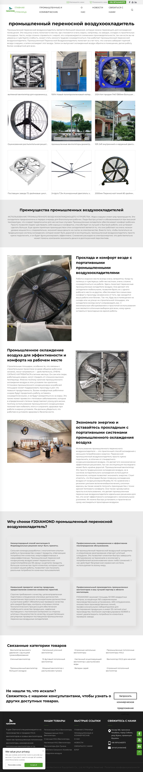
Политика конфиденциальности (122, 767)
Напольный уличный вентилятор (52, 651)
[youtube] (132, 2)
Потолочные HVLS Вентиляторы (58, 730)
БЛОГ (76, 750)
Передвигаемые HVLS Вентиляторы (53, 734)
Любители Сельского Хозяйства (58, 750)
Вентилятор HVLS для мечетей (121, 659)
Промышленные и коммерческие (50, 8)
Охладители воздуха (53, 753)
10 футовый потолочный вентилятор (53, 660)
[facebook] (129, 2)
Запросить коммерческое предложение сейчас (125, 697)
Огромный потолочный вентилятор (117, 669)
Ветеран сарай (81, 668)
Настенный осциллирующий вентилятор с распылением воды (88, 661)
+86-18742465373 (117, 2)
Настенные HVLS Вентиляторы (57, 742)
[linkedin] (135, 2)
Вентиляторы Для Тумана (55, 746)
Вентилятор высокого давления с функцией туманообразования (20, 652)
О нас (83, 8)
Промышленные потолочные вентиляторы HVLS (120, 651)
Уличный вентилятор (20, 659)
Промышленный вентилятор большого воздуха (23, 669)
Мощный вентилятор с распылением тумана (53, 669)
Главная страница (21, 8)
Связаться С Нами (116, 8)
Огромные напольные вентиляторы (85, 651)
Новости (97, 7)
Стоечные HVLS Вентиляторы (57, 739)
